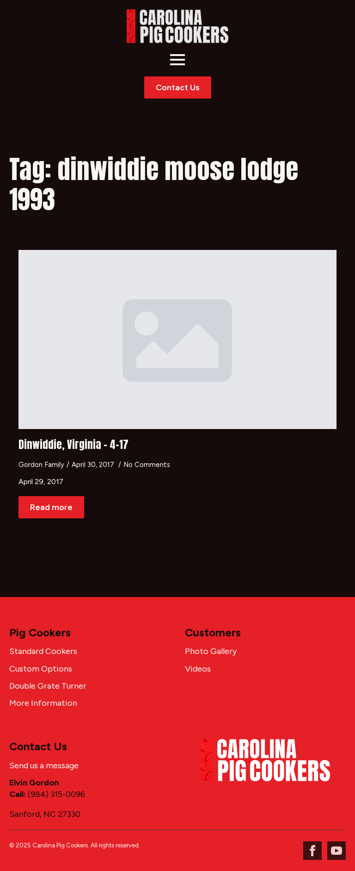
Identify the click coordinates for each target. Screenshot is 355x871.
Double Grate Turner (47, 686)
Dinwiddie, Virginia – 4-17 (73, 444)
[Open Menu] (177, 59)
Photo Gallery (211, 651)
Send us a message (44, 765)
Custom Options (40, 669)
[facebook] (312, 850)
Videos (198, 669)
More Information (43, 703)
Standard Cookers (43, 651)
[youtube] (336, 850)
